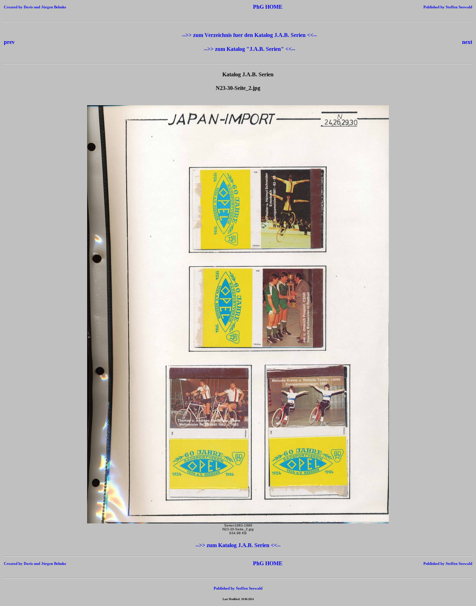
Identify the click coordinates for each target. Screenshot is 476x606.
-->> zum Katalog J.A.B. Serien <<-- (238, 545)
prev (9, 42)
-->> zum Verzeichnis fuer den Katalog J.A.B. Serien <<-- (249, 35)
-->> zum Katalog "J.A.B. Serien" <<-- (249, 49)
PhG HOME (257, 7)
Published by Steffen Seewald (447, 7)
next (467, 42)
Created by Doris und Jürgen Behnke (35, 7)
